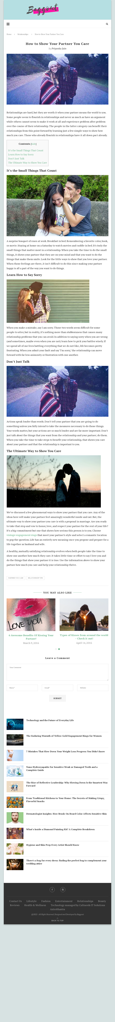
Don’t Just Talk (16, 158)
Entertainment (64, 901)
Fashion (45, 901)
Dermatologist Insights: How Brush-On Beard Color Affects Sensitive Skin (66, 813)
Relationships (23, 34)
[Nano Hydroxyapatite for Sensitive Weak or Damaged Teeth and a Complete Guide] (15, 767)
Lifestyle (32, 901)
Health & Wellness (35, 905)
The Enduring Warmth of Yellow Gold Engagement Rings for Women (64, 735)
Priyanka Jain (59, 48)
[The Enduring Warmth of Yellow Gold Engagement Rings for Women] (15, 736)
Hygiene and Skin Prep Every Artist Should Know (52, 844)
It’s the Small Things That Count (25, 150)
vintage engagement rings (22, 535)
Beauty (102, 901)
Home (9, 34)
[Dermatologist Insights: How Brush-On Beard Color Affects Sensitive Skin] (15, 814)
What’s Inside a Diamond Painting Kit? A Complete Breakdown (60, 829)
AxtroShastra (57, 909)
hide (34, 143)
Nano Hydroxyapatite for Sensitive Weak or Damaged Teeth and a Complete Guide (61, 768)
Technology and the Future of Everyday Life (50, 720)
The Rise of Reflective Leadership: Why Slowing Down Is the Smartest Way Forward (67, 784)
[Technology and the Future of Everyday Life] (15, 721)
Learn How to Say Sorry (21, 154)
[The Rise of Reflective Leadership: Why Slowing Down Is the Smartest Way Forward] (15, 783)
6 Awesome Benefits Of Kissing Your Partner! (31, 637)
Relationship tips (35, 578)
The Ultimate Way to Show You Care (27, 162)
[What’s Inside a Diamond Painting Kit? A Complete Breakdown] (15, 830)
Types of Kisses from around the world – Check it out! (84, 636)
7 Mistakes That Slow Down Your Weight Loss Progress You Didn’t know (65, 751)
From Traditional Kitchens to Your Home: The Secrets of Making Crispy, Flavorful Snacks (65, 800)
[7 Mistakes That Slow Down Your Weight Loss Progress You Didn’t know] (15, 752)
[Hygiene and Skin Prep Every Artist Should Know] (15, 845)
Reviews (14, 905)
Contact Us (15, 901)
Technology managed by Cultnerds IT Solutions (78, 905)
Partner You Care (15, 578)
